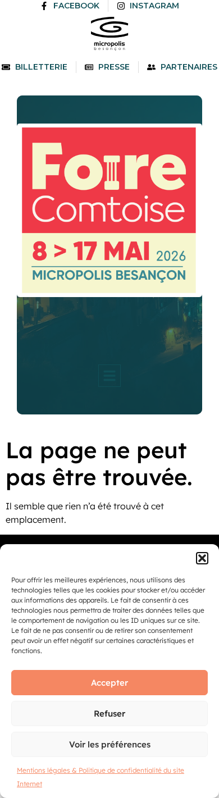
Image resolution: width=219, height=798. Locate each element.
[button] (202, 558)
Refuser (109, 713)
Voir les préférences (109, 744)
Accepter (109, 682)
